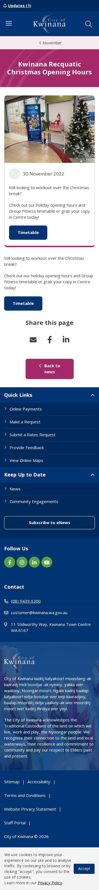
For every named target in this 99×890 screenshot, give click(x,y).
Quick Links (18, 395)
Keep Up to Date (25, 474)
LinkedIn (66, 339)
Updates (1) (19, 5)
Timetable (32, 232)
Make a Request (25, 421)
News (15, 489)
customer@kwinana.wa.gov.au (39, 612)
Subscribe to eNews (62, 522)
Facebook (49, 339)
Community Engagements (34, 501)
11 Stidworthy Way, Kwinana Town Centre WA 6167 (51, 627)
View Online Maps (26, 460)
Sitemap (12, 781)
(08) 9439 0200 (26, 601)
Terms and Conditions (25, 795)
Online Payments (26, 409)
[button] (89, 24)
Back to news (58, 368)
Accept (84, 868)
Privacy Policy (50, 882)
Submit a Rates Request (33, 434)
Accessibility (39, 781)
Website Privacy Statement (30, 809)
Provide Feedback (27, 447)
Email (33, 339)
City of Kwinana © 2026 (26, 836)
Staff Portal (15, 822)
